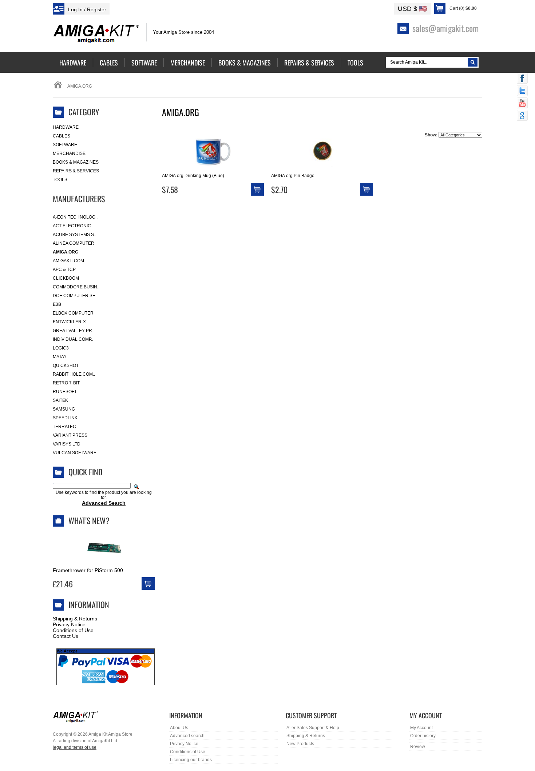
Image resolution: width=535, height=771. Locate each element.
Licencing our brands (191, 759)
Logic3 (61, 348)
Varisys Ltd (66, 444)
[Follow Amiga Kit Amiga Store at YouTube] (522, 103)
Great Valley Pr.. (73, 330)
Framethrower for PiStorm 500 (88, 570)
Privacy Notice (69, 624)
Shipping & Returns (75, 619)
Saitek (60, 400)
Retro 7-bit (66, 383)
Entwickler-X (69, 321)
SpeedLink (65, 417)
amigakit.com (68, 260)
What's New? (89, 520)
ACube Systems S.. (74, 234)
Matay (60, 356)
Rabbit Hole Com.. (74, 374)
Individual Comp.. (73, 339)
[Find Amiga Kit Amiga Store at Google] (522, 116)
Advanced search (187, 735)
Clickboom (66, 278)
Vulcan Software (74, 452)
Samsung (64, 409)
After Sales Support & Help (312, 727)
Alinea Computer (73, 243)
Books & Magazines (76, 162)
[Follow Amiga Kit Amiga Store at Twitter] (522, 91)
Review (417, 746)
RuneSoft (65, 391)
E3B (57, 304)
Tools (60, 179)
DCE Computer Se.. (75, 295)
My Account (421, 727)
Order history (423, 735)
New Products (300, 743)
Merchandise (69, 153)
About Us (179, 727)
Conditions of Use (73, 630)
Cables (61, 136)
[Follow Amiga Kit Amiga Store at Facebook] (522, 79)
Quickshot (66, 365)
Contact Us (65, 636)
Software (65, 144)
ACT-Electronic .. (73, 225)
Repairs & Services (76, 170)
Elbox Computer (73, 313)
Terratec (64, 426)
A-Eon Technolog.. (75, 217)
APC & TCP (64, 269)
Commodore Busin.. (76, 286)
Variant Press (70, 435)
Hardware (66, 127)
